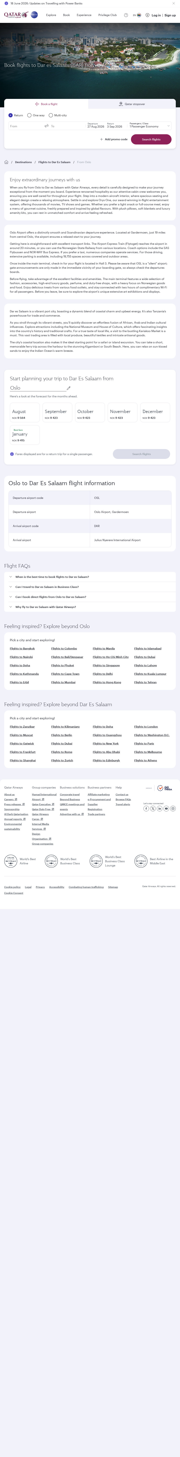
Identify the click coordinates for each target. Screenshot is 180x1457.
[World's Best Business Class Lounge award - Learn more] (96, 861)
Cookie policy (12, 886)
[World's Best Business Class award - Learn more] (51, 861)
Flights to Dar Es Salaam (54, 162)
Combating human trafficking (86, 886)
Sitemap (113, 886)
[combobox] (38, 387)
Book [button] (66, 15)
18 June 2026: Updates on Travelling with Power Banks (46, 3)
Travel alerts (123, 804)
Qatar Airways (13, 787)
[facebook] (146, 808)
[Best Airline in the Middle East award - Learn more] (140, 861)
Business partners (99, 787)
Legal (28, 886)
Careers (9, 799)
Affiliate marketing (99, 794)
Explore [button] (51, 15)
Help (119, 787)
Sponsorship (12, 809)
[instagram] (173, 808)
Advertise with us (70, 814)
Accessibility (56, 886)
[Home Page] (6, 162)
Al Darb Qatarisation (16, 814)
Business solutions (72, 787)
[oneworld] (34, 15)
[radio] (25, 412)
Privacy (40, 886)
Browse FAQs (123, 799)
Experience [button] (84, 15)
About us (9, 794)
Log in (156, 15)
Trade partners (96, 814)
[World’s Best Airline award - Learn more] (10, 861)
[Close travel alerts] (174, 3)
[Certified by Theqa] (159, 790)
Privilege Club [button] (107, 15)
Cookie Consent (13, 892)
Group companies (44, 787)
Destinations (23, 162)
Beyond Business (70, 799)
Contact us (122, 794)
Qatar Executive (41, 804)
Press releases (12, 804)
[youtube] (166, 808)
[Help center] (126, 15)
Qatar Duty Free (41, 809)
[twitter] (153, 808)
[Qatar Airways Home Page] (16, 15)
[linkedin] (159, 808)
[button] (92, 577)
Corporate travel (70, 794)
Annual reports (13, 819)
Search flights (141, 454)
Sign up (170, 15)
